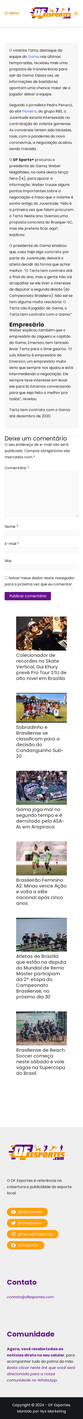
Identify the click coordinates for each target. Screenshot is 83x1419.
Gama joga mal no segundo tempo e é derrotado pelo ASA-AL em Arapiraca (40, 818)
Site (8, 560)
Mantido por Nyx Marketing (41, 1411)
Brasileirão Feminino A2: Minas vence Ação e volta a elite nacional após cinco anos (41, 891)
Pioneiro (29, 111)
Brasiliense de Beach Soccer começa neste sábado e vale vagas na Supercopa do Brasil (40, 1061)
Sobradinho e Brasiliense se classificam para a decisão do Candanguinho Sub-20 (40, 741)
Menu (14, 13)
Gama (33, 56)
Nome (11, 526)
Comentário (17, 468)
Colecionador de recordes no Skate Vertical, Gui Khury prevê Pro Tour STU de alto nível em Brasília (41, 667)
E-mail (12, 543)
